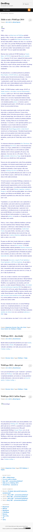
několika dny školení (6, 312)
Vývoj (24, 327)
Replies (19, 329)
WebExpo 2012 (14, 424)
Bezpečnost (9, 327)
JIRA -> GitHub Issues (9, 477)
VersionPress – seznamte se (10, 484)
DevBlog (5, 3)
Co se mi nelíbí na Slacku (10, 479)
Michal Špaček (16, 22)
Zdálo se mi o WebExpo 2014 (12, 19)
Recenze (14, 327)
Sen (10, 329)
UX (3, 518)
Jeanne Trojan (18, 430)
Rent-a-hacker (18, 245)
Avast (2, 329)
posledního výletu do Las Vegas (12, 156)
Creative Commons (18, 528)
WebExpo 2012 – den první (12, 365)
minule (29, 342)
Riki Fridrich (18, 39)
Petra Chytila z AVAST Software (9, 75)
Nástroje (5, 508)
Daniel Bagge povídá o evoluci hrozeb (19, 129)
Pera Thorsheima (25, 143)
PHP (21, 468)
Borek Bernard (17, 339)
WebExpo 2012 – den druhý (12, 336)
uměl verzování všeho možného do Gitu (11, 295)
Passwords (13, 145)
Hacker (6, 329)
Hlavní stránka (6, 10)
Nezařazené (6, 510)
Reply (25, 358)
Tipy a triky (20, 327)
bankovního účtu (5, 256)
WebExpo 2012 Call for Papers (13, 396)
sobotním (11, 345)
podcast (15, 102)
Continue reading (6, 349)
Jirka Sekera (26, 39)
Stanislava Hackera (26, 247)
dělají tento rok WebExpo (16, 35)
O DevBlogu (6, 512)
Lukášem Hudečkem (15, 235)
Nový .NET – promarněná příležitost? (13, 481)
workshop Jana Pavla (11, 170)
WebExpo (13, 329)
